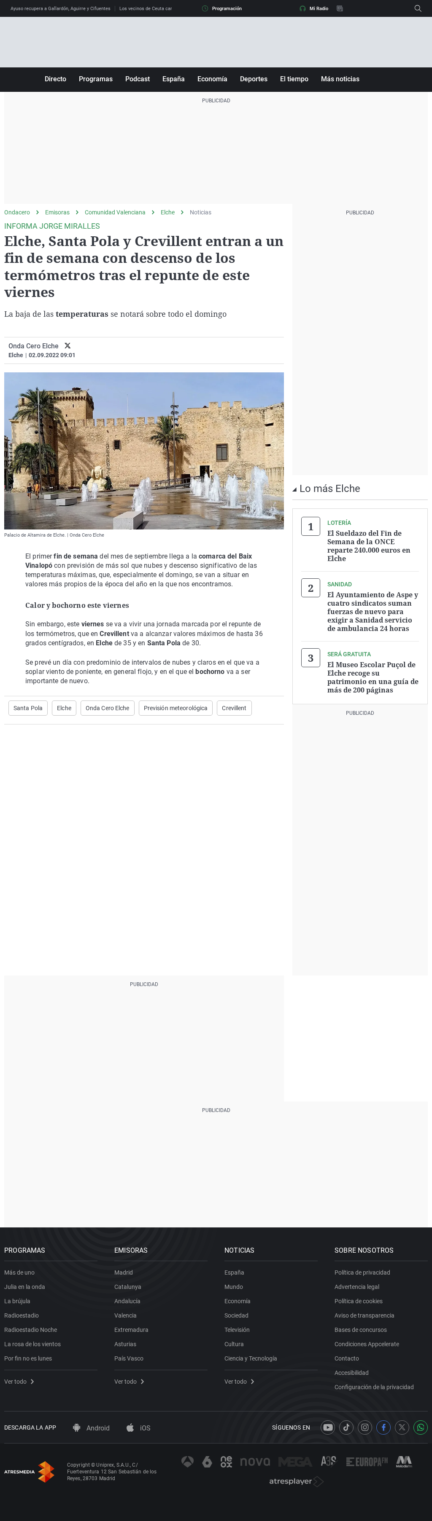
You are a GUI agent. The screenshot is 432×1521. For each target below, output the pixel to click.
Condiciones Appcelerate (367, 1344)
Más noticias (340, 79)
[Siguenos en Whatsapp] (420, 1427)
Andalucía (127, 1301)
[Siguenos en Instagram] (365, 1427)
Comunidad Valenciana (115, 212)
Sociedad (236, 1315)
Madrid (123, 1272)
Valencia (125, 1315)
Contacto (347, 1358)
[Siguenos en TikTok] (346, 1427)
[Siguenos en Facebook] (383, 1427)
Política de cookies (359, 1301)
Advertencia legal (357, 1286)
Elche (168, 212)
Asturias (125, 1344)
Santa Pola (28, 708)
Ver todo (15, 1382)
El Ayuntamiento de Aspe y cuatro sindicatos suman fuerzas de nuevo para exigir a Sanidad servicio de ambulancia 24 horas (372, 611)
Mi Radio (319, 8)
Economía (212, 79)
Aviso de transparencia (364, 1315)
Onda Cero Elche (108, 708)
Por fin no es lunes (28, 1358)
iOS (144, 1428)
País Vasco (128, 1358)
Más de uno (19, 1272)
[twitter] (68, 346)
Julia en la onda (24, 1286)
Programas (96, 79)
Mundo (233, 1286)
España (173, 79)
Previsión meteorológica (176, 708)
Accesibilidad (352, 1372)
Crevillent (234, 708)
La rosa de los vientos (32, 1344)
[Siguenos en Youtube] (328, 1427)
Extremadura (131, 1329)
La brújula (17, 1301)
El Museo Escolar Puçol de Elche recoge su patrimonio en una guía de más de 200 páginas (372, 677)
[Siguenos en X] (402, 1427)
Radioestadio (21, 1315)
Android (97, 1428)
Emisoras (57, 212)
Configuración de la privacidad (374, 1387)
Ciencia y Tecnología (250, 1358)
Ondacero (17, 212)
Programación (227, 8)
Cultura (234, 1344)
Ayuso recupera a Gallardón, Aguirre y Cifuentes (61, 8)
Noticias (200, 212)
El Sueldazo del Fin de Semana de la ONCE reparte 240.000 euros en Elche (368, 546)
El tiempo (294, 79)
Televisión (237, 1329)
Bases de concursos (361, 1329)
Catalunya (127, 1286)
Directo (55, 79)
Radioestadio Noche (30, 1329)
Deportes (253, 79)
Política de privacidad (362, 1272)
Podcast (137, 79)
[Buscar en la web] (418, 8)
